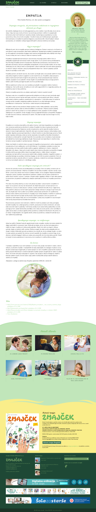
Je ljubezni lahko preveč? (19, 353)
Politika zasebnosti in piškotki (12, 471)
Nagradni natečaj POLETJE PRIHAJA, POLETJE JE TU (49, 465)
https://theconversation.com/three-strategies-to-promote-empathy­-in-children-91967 (32, 310)
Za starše (43, 2)
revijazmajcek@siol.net (73, 446)
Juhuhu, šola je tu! (77, 353)
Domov (7, 7)
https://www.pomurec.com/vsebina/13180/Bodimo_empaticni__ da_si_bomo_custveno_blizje (34, 304)
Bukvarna (64, 2)
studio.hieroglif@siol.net (11, 469)
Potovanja (48, 378)
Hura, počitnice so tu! (18, 378)
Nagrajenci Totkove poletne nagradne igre (51, 458)
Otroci (32, 2)
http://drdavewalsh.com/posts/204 (17, 308)
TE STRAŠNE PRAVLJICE (48, 353)
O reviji (53, 2)
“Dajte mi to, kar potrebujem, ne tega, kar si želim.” (77, 379)
